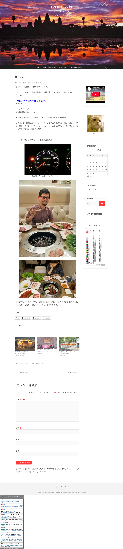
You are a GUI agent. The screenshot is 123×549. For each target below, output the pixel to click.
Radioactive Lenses (76, 67)
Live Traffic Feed (12, 497)
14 (87, 166)
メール (19, 439)
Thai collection (62, 67)
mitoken (19, 83)
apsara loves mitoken (61, 8)
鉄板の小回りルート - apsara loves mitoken (11, 520)
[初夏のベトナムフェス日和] (69, 344)
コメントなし (41, 83)
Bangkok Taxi (52, 67)
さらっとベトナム (25, 372)
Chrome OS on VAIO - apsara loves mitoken (11, 540)
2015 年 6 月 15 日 (29, 83)
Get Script (6, 548)
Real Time (11, 548)
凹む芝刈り (73, 372)
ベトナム (40, 363)
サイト (18, 451)
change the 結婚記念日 (22, 352)
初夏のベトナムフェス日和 (67, 352)
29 (90, 173)
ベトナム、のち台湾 (43, 349)
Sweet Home (29, 363)
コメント (20, 399)
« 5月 (87, 176)
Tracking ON (17, 548)
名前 (18, 428)
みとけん (95, 133)
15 (90, 166)
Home (38, 67)
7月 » (91, 176)
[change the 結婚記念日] (25, 344)
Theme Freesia (67, 492)
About (44, 67)
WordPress (83, 492)
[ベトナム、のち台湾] (47, 343)
